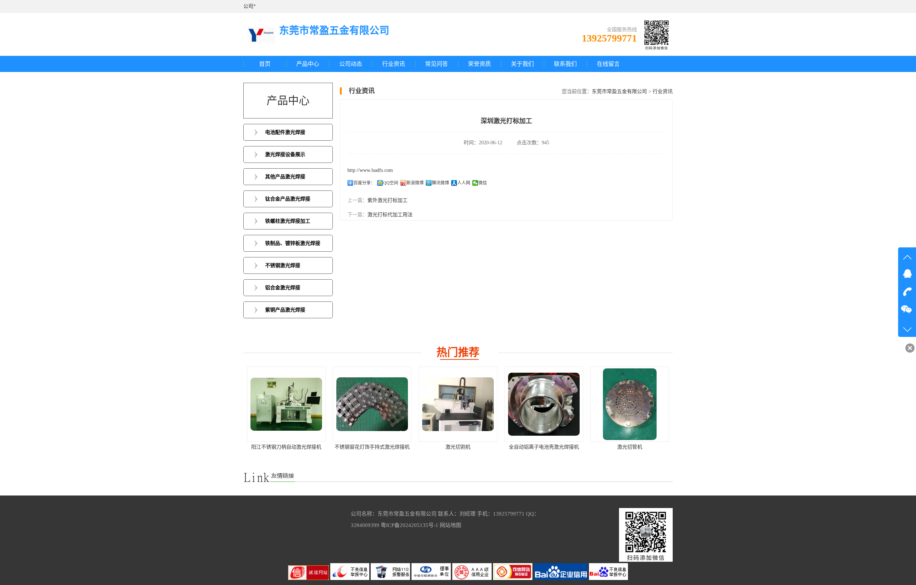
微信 (482, 182)
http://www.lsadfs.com (370, 170)
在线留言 (608, 64)
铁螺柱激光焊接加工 (287, 221)
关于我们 (522, 64)
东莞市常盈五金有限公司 (619, 91)
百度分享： (364, 182)
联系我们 (565, 64)
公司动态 (350, 64)
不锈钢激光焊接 (282, 265)
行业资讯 (393, 64)
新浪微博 (415, 182)
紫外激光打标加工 (387, 200)
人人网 (463, 182)
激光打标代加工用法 (390, 214)
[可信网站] (513, 578)
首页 (265, 64)
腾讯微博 (440, 182)
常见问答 (436, 64)
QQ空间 (390, 182)
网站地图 (450, 525)
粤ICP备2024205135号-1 (409, 525)
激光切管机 (543, 447)
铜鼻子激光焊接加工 (629, 447)
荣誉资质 (479, 64)
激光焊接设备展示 (285, 154)
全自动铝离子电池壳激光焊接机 (458, 447)
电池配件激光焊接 (285, 132)
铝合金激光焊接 (282, 287)
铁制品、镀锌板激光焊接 (292, 243)
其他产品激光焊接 (285, 176)
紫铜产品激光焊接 (285, 310)
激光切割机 (372, 447)
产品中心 (307, 64)
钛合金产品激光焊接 (287, 199)
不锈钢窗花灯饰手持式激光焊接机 (286, 447)
